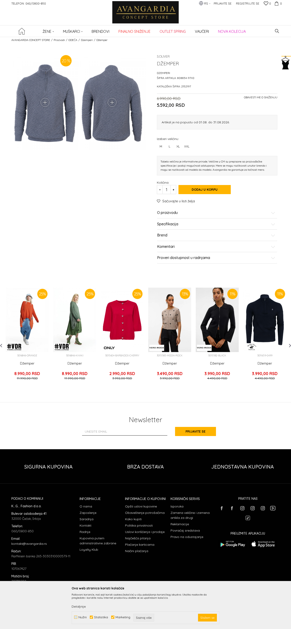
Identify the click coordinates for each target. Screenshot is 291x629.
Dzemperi (87, 40)
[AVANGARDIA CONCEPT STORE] (145, 15)
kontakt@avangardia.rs (29, 544)
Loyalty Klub (89, 550)
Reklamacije (180, 524)
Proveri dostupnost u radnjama (183, 258)
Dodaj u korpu (205, 190)
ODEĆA (72, 40)
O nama (86, 506)
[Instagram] (242, 508)
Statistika (101, 617)
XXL (186, 146)
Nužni (82, 617)
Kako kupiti (133, 519)
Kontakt (85, 525)
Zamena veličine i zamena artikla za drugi (190, 515)
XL (178, 146)
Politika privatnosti (139, 525)
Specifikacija (167, 224)
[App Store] (263, 544)
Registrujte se (247, 3)
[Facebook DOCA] (232, 508)
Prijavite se (196, 431)
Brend (162, 235)
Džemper (27, 363)
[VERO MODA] (156, 348)
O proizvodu (167, 213)
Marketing (122, 617)
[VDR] (14, 347)
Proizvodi (59, 40)
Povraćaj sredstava (185, 530)
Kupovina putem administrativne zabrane (98, 540)
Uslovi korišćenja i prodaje (145, 532)
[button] (277, 31)
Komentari (166, 247)
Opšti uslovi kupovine (141, 506)
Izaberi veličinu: (168, 139)
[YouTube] (273, 508)
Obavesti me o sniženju (260, 97)
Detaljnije (79, 606)
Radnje (85, 532)
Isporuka (177, 506)
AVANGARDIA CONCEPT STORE (30, 40)
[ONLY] (109, 348)
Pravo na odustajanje (187, 537)
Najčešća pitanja (138, 538)
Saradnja (86, 519)
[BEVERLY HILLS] (251, 347)
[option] (27, 336)
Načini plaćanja (136, 551)
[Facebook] (222, 508)
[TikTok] (248, 518)
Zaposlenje (88, 513)
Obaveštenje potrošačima (145, 513)
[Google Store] (232, 544)
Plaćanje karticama (139, 545)
